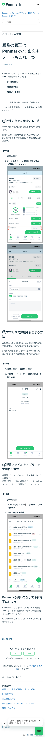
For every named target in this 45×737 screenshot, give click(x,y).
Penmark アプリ (18, 13)
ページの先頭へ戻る (11, 677)
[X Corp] (7, 639)
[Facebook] (3, 639)
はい (16, 653)
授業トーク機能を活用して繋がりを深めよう (21, 689)
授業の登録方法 (8, 699)
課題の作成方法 (8, 708)
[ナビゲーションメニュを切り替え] (38, 5)
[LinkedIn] (11, 639)
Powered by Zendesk (34, 735)
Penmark (5, 13)
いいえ (29, 653)
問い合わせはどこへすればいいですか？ (19, 703)
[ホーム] (11, 4)
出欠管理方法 (8, 694)
